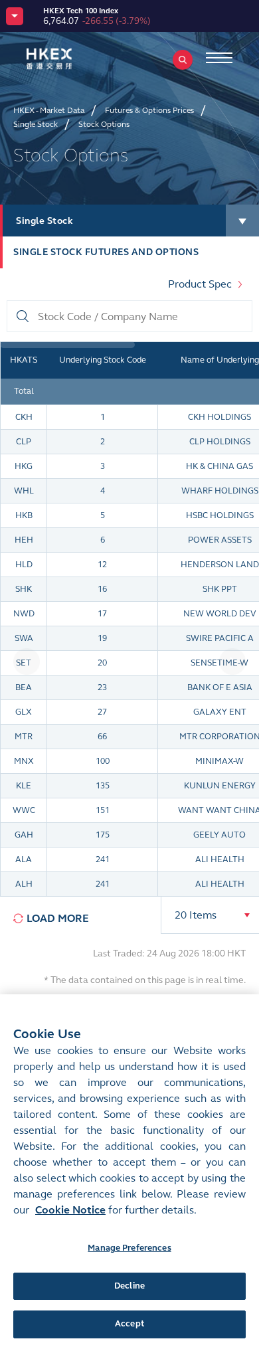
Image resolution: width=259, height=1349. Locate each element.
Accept (129, 1323)
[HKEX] (70, 58)
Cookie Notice (70, 1210)
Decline (129, 1286)
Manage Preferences (129, 1248)
